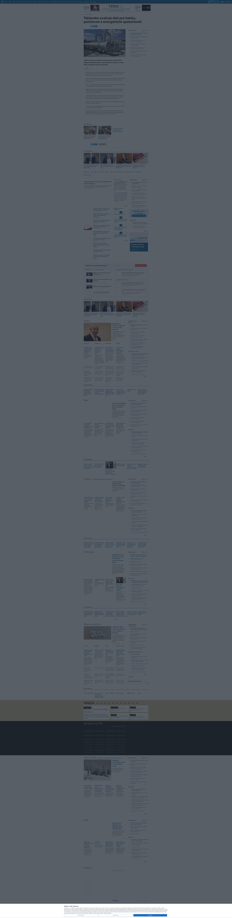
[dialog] (116, 911)
